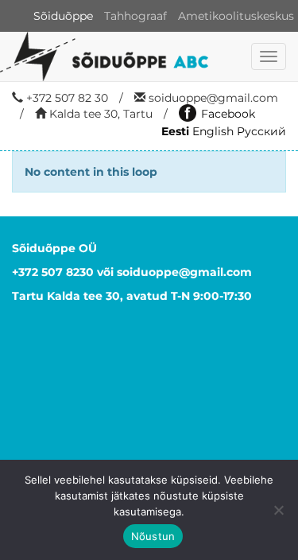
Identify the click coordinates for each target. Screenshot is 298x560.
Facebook (228, 114)
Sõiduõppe (63, 16)
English (213, 131)
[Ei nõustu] (278, 510)
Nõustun (153, 536)
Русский (261, 131)
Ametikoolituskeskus (236, 16)
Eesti (175, 131)
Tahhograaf (135, 16)
